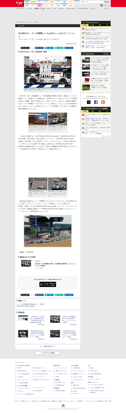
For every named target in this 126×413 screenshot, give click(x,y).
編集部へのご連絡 (56, 401)
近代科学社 (57, 388)
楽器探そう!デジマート (62, 371)
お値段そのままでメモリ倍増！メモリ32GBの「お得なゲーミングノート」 (99, 80)
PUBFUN (90, 377)
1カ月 (107, 25)
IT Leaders (20, 377)
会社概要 (79, 401)
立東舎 (57, 377)
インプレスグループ (89, 401)
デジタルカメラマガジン (23, 388)
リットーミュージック (61, 368)
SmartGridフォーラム (39, 368)
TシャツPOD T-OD (61, 374)
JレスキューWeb (77, 377)
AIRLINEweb (76, 368)
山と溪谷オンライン (61, 382)
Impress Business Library (40, 374)
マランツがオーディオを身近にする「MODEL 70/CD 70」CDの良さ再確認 (100, 60)
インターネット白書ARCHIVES (25, 394)
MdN (72, 382)
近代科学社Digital (60, 390)
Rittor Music (57, 365)
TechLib (75, 393)
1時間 (84, 25)
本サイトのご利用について (22, 401)
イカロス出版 (74, 365)
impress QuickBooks (95, 374)
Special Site (90, 54)
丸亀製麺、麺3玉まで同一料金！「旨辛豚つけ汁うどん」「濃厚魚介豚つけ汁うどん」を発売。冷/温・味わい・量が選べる (97, 120)
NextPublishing (38, 390)
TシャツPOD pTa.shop (96, 384)
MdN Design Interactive (79, 388)
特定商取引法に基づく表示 (104, 401)
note (60, 48)
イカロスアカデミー (78, 379)
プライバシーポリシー (69, 401)
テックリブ (74, 391)
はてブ (50, 48)
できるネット (20, 391)
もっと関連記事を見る (47, 346)
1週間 (99, 25)
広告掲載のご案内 (45, 401)
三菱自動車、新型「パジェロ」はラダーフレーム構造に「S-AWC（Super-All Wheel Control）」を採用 (97, 47)
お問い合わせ (34, 401)
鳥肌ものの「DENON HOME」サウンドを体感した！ (99, 87)
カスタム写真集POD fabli (97, 387)
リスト (32, 48)
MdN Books (76, 385)
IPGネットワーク (92, 382)
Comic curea (93, 371)
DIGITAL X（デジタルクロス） (42, 379)
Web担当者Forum (22, 371)
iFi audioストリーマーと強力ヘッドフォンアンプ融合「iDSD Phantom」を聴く (100, 67)
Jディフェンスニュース (79, 371)
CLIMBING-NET (60, 385)
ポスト (26, 48)
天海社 (92, 368)
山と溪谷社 (57, 379)
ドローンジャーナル (22, 379)
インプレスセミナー (39, 377)
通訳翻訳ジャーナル (78, 374)
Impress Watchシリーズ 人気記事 (96, 108)
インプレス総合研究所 (23, 374)
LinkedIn (70, 48)
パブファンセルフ (95, 379)
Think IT (19, 368)
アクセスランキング (92, 22)
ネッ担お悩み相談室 (22, 382)
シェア (40, 48)
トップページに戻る (48, 353)
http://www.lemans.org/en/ (26, 306)
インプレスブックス (39, 387)
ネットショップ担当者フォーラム (43, 371)
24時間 (92, 25)
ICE (89, 365)
